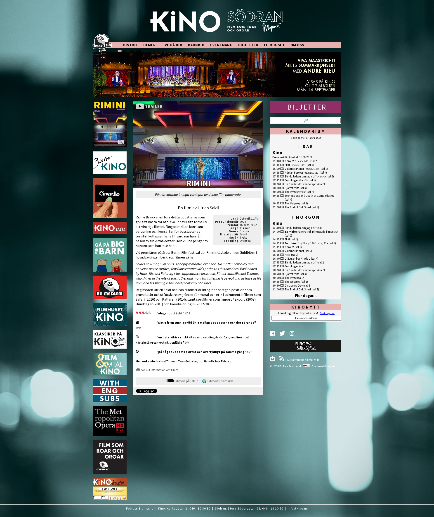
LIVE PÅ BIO (171, 45)
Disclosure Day (294, 285)
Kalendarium (306, 131)
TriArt (243, 234)
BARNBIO (196, 45)
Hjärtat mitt (292, 188)
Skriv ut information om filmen (160, 370)
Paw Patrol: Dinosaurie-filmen (315, 232)
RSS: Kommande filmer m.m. (302, 360)
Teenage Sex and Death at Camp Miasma (310, 196)
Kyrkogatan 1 (177, 508)
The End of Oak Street (298, 207)
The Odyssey (292, 203)
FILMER (149, 45)
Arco (287, 255)
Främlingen (292, 180)
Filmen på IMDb (186, 381)
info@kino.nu (298, 508)
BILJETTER (248, 45)
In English (131, 50)
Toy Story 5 (304, 243)
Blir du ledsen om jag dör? (301, 176)
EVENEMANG (221, 45)
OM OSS (297, 45)
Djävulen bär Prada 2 (297, 259)
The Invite (291, 192)
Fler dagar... (306, 295)
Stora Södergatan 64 (244, 508)
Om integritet (327, 313)
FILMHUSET (274, 45)
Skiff (287, 165)
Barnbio (290, 232)
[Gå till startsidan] (217, 23)
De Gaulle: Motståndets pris (301, 184)
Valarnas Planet (294, 169)
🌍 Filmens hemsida (218, 381)
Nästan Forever (294, 173)
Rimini (198, 183)
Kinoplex (329, 366)
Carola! (289, 161)
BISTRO (130, 45)
